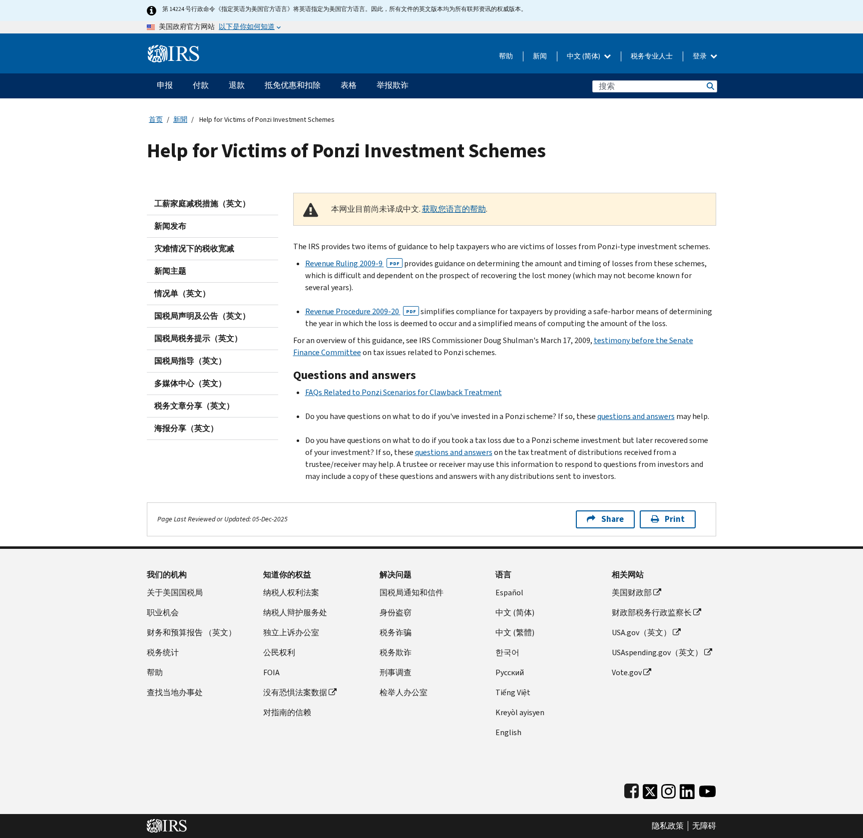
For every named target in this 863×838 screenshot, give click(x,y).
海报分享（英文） (186, 428)
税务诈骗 (396, 632)
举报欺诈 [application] (393, 85)
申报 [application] (165, 85)
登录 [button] (700, 56)
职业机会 (163, 612)
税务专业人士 (652, 56)
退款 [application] (237, 85)
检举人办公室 (404, 692)
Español (509, 592)
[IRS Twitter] (650, 789)
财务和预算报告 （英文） (191, 632)
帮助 (506, 56)
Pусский (509, 672)
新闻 (540, 56)
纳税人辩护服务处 (295, 612)
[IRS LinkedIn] (687, 789)
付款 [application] (201, 85)
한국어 (507, 652)
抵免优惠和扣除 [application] (293, 85)
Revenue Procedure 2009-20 (360, 311)
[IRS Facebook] (631, 789)
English (508, 732)
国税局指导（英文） (190, 361)
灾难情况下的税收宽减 (194, 248)
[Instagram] (668, 789)
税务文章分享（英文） (194, 406)
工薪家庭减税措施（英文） (202, 203)
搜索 (709, 86)
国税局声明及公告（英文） (202, 316)
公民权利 (279, 652)
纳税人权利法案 (291, 592)
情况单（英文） (182, 293)
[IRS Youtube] (707, 789)
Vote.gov (627, 672)
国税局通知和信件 (411, 592)
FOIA (271, 672)
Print (675, 519)
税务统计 (163, 652)
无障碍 (704, 826)
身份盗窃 (396, 612)
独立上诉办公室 (291, 632)
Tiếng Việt (512, 692)
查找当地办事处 (175, 692)
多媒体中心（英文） (190, 383)
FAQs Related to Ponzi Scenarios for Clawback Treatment (403, 392)
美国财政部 (632, 592)
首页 (156, 119)
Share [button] (612, 519)
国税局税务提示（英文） (198, 338)
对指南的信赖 (287, 712)
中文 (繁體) (514, 632)
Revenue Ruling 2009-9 (352, 263)
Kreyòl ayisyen (519, 712)
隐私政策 (668, 826)
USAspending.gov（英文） (657, 652)
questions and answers (636, 416)
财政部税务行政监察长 (652, 612)
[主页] (173, 49)
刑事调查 (396, 672)
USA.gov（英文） (641, 632)
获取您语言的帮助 (454, 209)
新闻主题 (170, 271)
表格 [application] (349, 85)
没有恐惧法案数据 (295, 692)
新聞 (180, 119)
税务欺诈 (396, 652)
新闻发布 (170, 226)
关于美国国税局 (175, 592)
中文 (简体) (584, 56)
